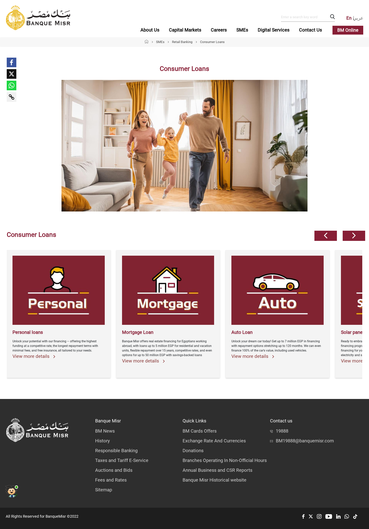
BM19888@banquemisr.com (305, 441)
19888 (282, 431)
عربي (358, 18)
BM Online (347, 30)
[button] (325, 236)
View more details (31, 356)
